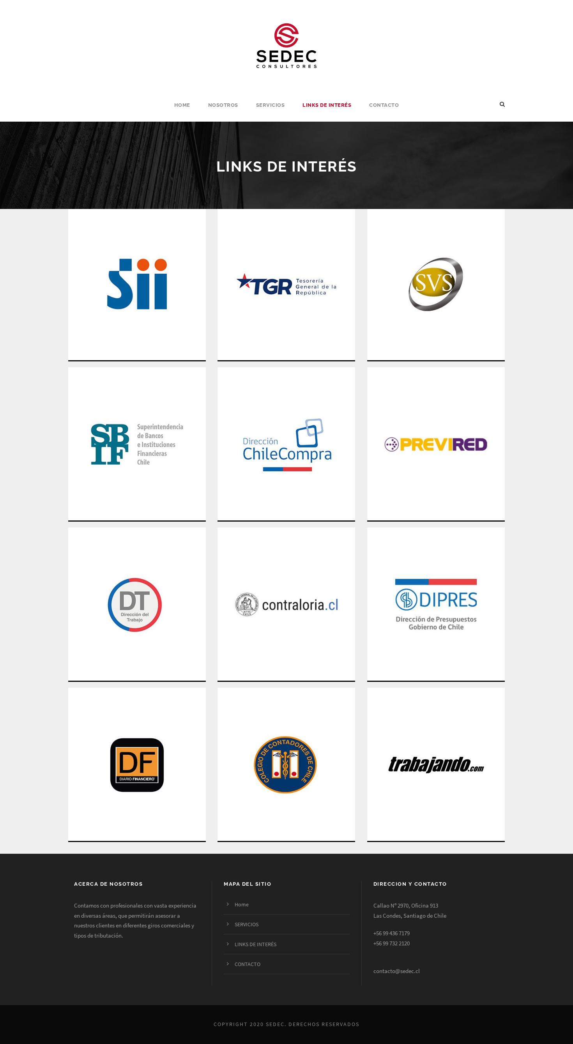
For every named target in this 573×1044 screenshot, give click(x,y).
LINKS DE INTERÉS (326, 105)
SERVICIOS (270, 105)
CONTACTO (384, 105)
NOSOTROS (223, 105)
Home (182, 105)
